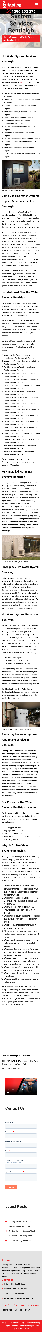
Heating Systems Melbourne (20, 1222)
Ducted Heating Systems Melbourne (18, 1298)
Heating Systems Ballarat (19, 1226)
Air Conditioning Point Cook (20, 1240)
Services (13, 37)
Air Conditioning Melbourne (15, 1293)
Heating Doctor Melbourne (28, 1323)
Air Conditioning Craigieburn (20, 1236)
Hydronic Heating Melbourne (15, 1284)
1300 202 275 (24, 11)
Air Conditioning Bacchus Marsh (22, 1231)
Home (6, 37)
